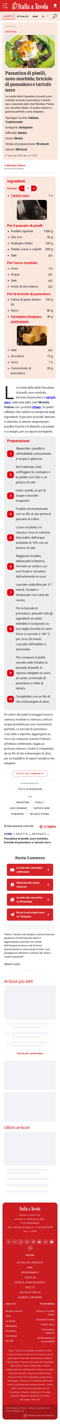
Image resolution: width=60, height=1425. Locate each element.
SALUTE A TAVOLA (30, 1292)
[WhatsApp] (45, 1242)
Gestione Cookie (45, 1319)
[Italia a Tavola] (30, 6)
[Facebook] (8, 1242)
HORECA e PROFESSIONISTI (30, 1282)
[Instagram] (27, 1242)
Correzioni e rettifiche (47, 1331)
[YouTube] (39, 1242)
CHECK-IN (30, 1277)
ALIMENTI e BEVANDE (30, 1297)
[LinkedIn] (20, 1242)
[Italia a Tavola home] (30, 1209)
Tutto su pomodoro (30, 789)
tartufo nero (41, 808)
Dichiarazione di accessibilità (45, 1340)
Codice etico (47, 1324)
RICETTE (8, 16)
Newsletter (11, 1326)
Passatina (22, 802)
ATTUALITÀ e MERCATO (30, 1262)
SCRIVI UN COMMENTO (30, 774)
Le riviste (10, 1321)
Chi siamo (11, 1331)
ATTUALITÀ (22, 16)
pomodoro (17, 814)
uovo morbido (18, 808)
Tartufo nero (20, 195)
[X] (14, 1242)
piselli (39, 802)
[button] (55, 5)
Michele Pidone (39, 814)
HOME (8, 834)
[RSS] (30, 1248)
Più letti (10, 1341)
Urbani (36, 407)
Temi (8, 1316)
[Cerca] (55, 16)
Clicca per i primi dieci (30, 1053)
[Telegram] (33, 1242)
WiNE (35, 16)
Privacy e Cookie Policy (45, 1313)
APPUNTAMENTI (30, 1272)
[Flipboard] (51, 1242)
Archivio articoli (14, 1311)
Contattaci (11, 1336)
